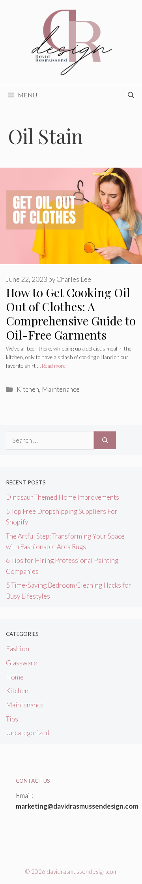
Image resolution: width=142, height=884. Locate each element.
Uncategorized (27, 733)
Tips (12, 719)
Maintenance (61, 389)
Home (15, 677)
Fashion (17, 649)
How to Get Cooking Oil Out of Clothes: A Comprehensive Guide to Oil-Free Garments (71, 314)
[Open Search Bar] (131, 95)
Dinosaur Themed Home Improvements (62, 497)
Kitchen (28, 389)
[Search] (105, 440)
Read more (53, 366)
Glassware (21, 663)
